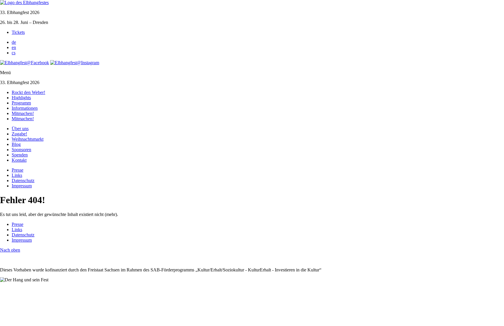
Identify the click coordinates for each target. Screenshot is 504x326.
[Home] (24, 2)
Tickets (18, 32)
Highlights (21, 97)
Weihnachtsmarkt (27, 139)
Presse (17, 170)
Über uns (20, 128)
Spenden (20, 154)
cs (13, 52)
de (14, 42)
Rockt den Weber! (28, 92)
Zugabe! (19, 133)
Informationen (25, 108)
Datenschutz (23, 180)
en (14, 47)
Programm (21, 102)
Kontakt (19, 160)
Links (17, 175)
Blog (16, 144)
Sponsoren (21, 149)
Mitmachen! (23, 113)
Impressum (22, 185)
